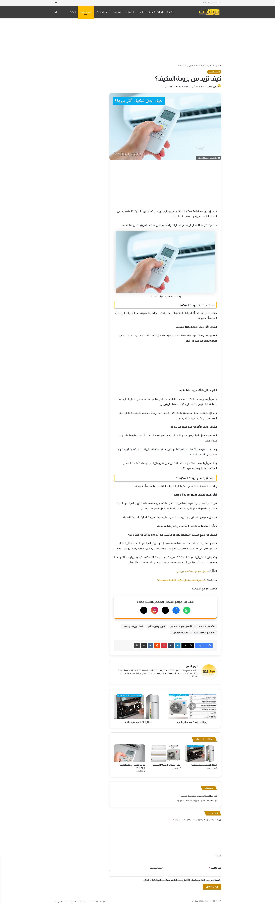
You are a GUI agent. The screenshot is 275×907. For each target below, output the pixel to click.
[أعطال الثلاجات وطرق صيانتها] (201, 753)
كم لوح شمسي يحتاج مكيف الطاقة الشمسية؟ (181, 579)
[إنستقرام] (154, 610)
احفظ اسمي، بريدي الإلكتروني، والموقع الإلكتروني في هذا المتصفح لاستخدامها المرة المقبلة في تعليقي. (181, 880)
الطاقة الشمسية (156, 12)
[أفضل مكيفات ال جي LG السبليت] (165, 753)
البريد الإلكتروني (215, 868)
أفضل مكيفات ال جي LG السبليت (167, 765)
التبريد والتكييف (86, 12)
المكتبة (73, 12)
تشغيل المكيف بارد (132, 626)
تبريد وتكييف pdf (155, 626)
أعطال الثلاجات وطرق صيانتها (204, 765)
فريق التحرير (212, 86)
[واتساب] (186, 610)
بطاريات (141, 12)
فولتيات (195, 901)
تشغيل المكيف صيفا (203, 632)
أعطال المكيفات (205, 626)
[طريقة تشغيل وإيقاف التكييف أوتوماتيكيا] (129, 753)
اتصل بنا (73, 902)
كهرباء (118, 12)
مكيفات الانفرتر (180, 632)
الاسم (218, 856)
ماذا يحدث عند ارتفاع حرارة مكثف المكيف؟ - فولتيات (194, 801)
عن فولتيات (81, 902)
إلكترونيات (129, 12)
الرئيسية (170, 12)
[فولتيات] (209, 12)
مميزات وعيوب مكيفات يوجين (192, 571)
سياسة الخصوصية (61, 902)
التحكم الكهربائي (103, 12)
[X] (165, 610)
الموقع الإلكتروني (156, 868)
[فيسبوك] (176, 610)
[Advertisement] (137, 41)
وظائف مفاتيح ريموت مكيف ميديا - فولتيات (197, 796)
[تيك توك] (143, 610)
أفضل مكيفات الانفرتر (180, 626)
